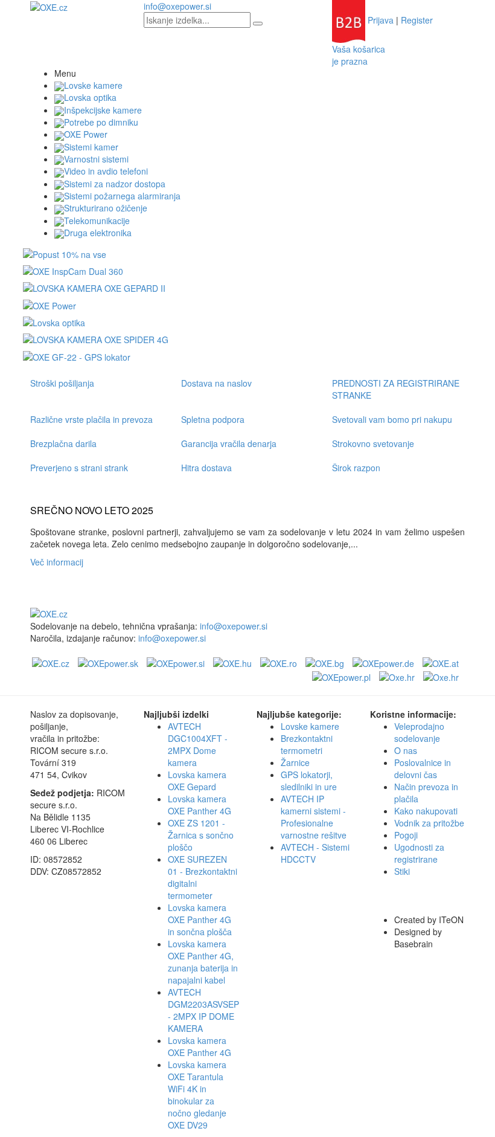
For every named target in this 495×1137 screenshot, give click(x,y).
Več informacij (59, 562)
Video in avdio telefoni (106, 171)
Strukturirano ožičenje (105, 208)
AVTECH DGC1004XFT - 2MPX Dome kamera (198, 744)
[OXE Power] (49, 304)
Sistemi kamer (91, 147)
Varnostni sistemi (96, 159)
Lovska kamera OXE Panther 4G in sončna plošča (200, 919)
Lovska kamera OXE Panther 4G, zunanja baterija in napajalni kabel (203, 962)
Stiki (402, 871)
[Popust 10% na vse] (64, 252)
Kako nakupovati (426, 811)
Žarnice (295, 762)
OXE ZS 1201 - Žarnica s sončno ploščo (201, 835)
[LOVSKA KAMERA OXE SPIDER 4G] (95, 338)
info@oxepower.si (177, 6)
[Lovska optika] (54, 321)
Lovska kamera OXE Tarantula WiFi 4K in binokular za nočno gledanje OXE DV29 (197, 1094)
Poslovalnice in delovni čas (422, 768)
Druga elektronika (98, 233)
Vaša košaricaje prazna (358, 55)
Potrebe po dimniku (101, 122)
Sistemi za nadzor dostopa (114, 184)
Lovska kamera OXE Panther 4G (199, 805)
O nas (405, 750)
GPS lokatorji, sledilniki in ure (309, 780)
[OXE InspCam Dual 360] (73, 270)
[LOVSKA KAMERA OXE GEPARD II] (94, 287)
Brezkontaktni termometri (307, 744)
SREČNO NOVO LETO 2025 (91, 510)
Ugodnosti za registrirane (419, 853)
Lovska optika (90, 97)
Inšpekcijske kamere (103, 110)
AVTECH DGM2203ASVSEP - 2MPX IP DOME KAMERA (203, 1010)
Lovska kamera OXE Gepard (197, 780)
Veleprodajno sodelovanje (419, 732)
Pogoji (406, 835)
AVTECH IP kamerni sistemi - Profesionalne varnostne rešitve (313, 817)
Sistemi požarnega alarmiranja (122, 196)
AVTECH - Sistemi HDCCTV (315, 853)
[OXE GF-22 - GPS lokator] (76, 355)
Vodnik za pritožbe (429, 823)
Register (417, 20)
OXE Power (85, 134)
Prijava (381, 20)
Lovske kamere (93, 85)
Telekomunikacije (97, 220)
